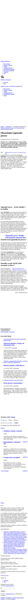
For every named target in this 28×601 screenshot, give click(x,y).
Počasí (5, 95)
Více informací (5, 470)
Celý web (4, 420)
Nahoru (2, 502)
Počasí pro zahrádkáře (9, 70)
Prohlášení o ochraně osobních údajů (14, 597)
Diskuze (16, 420)
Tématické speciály (8, 68)
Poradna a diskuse (8, 65)
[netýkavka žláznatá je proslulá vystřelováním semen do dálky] (15, 340)
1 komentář (15, 386)
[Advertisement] (14, 111)
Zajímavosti (8, 126)
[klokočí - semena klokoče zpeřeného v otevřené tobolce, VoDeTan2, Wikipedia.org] (15, 362)
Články (5, 66)
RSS (5, 73)
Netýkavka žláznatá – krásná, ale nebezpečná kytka (14, 344)
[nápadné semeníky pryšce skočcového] (13, 380)
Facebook (6, 72)
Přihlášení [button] (3, 61)
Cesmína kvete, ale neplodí (12, 457)
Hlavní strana (7, 63)
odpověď (24, 441)
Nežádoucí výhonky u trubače (13, 431)
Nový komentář (4, 332)
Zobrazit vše (12, 332)
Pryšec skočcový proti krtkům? (13, 383)
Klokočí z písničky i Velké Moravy (14, 365)
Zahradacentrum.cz (9, 585)
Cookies (2, 599)
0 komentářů (14, 348)
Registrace (7, 61)
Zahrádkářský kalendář (9, 69)
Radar (13, 417)
